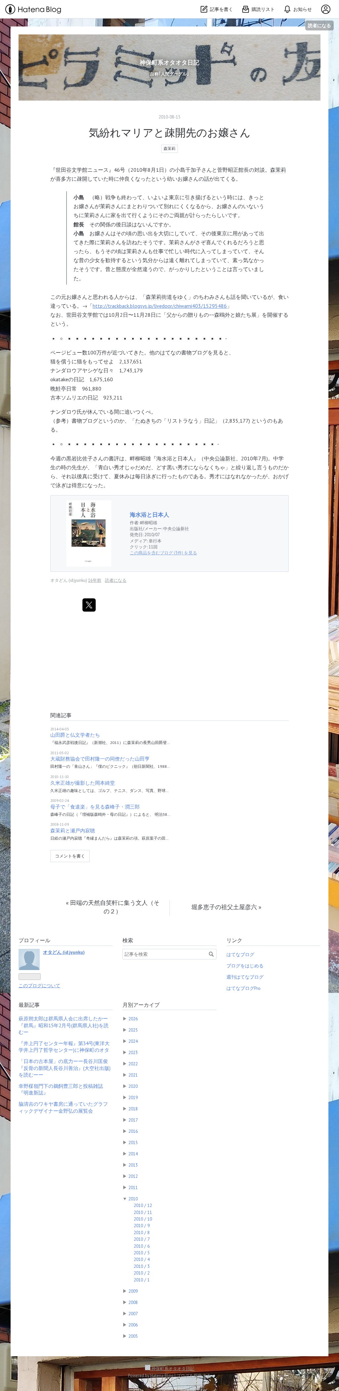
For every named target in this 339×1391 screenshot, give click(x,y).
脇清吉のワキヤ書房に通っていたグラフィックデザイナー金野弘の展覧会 (63, 1107)
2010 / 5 (142, 1253)
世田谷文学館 (71, 169)
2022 (133, 1064)
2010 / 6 (142, 1246)
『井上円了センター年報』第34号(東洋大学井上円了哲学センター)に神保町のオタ (64, 1046)
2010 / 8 (142, 1232)
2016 (133, 1131)
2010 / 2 (142, 1273)
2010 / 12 (143, 1205)
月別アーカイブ (141, 1004)
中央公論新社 (220, 458)
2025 (133, 1030)
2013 (133, 1165)
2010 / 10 (143, 1219)
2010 (133, 1199)
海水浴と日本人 (149, 514)
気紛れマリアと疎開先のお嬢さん (170, 132)
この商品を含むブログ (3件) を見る (163, 553)
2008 (133, 1302)
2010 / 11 (143, 1212)
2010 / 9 (142, 1226)
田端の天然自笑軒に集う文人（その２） (113, 907)
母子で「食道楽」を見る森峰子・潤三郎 (95, 807)
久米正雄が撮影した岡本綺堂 (82, 783)
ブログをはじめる (245, 966)
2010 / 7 (142, 1239)
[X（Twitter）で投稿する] (89, 605)
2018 (133, 1109)
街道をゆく (175, 297)
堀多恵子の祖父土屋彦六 (226, 907)
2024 (133, 1041)
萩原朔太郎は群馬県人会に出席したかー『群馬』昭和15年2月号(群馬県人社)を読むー (64, 1025)
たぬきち (145, 420)
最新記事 (29, 1004)
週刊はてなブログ (245, 977)
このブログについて (39, 986)
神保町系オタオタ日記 (169, 62)
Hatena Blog (161, 1375)
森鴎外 (222, 314)
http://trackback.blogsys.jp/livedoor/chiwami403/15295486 (160, 305)
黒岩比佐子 (79, 458)
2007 (133, 1314)
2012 (133, 1176)
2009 (133, 1291)
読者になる (319, 25)
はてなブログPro (243, 988)
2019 (133, 1097)
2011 (133, 1187)
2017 (133, 1120)
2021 (133, 1075)
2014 (133, 1154)
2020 (133, 1086)
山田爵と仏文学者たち (75, 735)
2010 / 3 (142, 1266)
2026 (133, 1019)
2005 (133, 1336)
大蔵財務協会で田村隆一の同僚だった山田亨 (100, 759)
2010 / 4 (142, 1259)
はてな (168, 352)
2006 (133, 1325)
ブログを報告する (193, 1375)
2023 (133, 1052)
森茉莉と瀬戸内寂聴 (72, 830)
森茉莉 (169, 148)
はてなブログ (240, 954)
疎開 (82, 178)
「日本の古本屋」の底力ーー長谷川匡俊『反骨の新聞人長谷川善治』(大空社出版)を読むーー (65, 1068)
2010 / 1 (142, 1280)
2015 (133, 1142)
